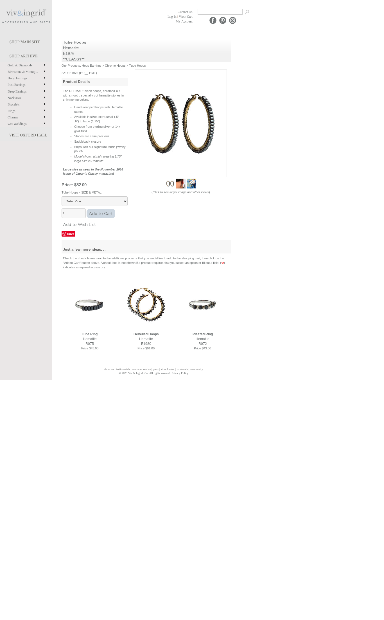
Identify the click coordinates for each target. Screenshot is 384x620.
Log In (172, 16)
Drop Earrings (17, 91)
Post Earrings (17, 84)
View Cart (186, 16)
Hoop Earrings (17, 78)
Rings (11, 110)
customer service (141, 369)
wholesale (182, 369)
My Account (184, 21)
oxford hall (26, 134)
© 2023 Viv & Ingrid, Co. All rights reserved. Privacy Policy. (154, 373)
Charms (13, 117)
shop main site (26, 41)
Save (70, 234)
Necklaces (14, 97)
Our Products (71, 65)
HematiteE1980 (146, 339)
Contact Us (185, 11)
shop (26, 55)
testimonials (123, 369)
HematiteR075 (90, 339)
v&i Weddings (17, 123)
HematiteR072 (203, 339)
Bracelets (14, 104)
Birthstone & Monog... (23, 71)
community (196, 369)
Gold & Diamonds (20, 65)
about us (109, 369)
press (156, 369)
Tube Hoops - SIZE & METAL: (82, 192)
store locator (168, 369)
